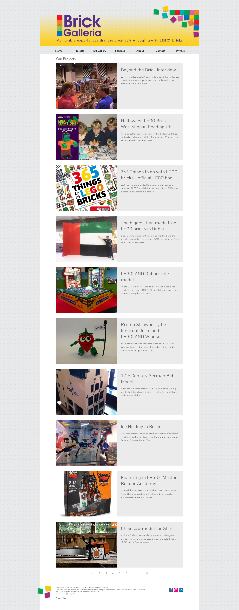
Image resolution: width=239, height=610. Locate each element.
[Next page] (140, 573)
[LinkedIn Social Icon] (181, 590)
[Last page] (147, 573)
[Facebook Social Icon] (171, 590)
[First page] (92, 573)
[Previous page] (99, 573)
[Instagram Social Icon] (176, 590)
